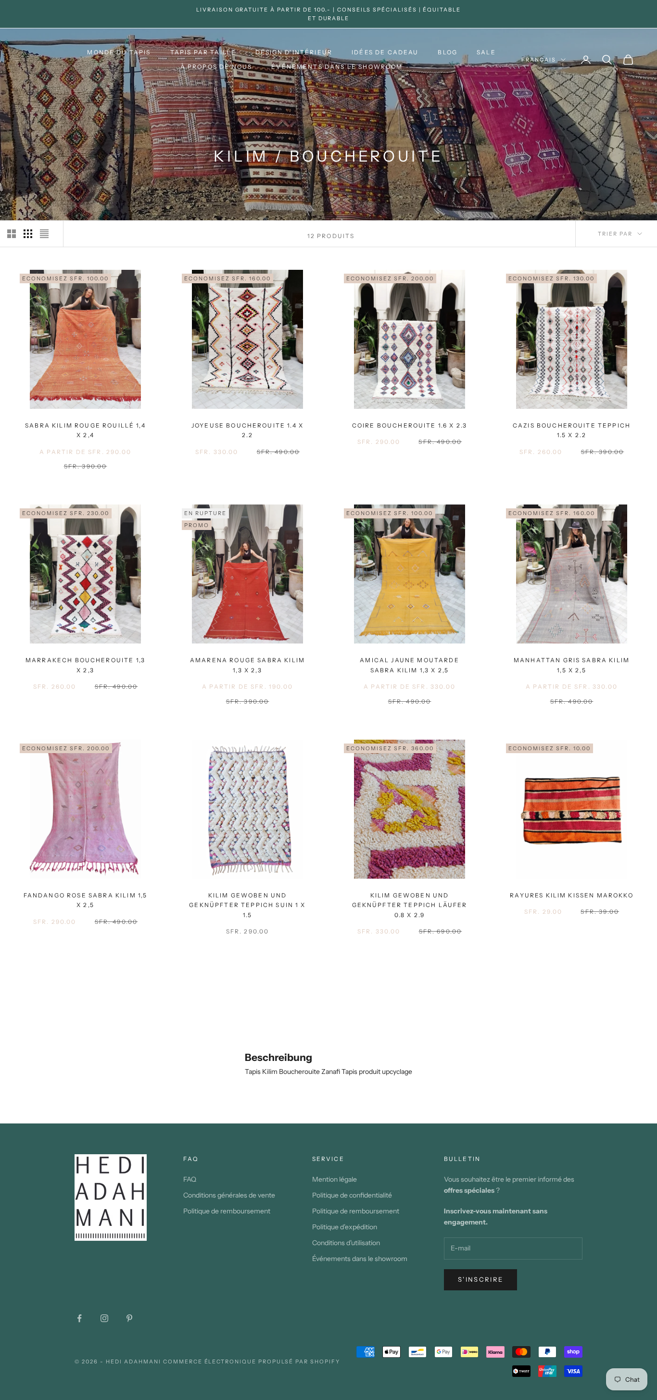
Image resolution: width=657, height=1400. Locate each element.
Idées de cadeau (385, 52)
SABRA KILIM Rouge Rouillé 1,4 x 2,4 (85, 430)
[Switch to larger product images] (11, 234)
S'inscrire (480, 1279)
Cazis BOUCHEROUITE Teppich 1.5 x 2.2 (572, 430)
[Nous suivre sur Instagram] (104, 1318)
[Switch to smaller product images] (28, 234)
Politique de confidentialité (352, 1195)
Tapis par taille (203, 52)
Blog (447, 52)
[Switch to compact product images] (44, 234)
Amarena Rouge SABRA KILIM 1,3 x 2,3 (247, 664)
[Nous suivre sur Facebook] (79, 1318)
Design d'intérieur (293, 52)
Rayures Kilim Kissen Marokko (571, 895)
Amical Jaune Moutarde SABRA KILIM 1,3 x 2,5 (409, 664)
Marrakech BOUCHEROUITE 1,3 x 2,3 (85, 664)
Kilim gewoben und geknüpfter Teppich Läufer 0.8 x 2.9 (409, 905)
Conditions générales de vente (229, 1195)
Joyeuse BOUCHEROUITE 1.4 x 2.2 (247, 430)
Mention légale (334, 1179)
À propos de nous (216, 66)
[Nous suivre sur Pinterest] (129, 1318)
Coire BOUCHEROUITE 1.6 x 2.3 (409, 425)
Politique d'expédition (344, 1227)
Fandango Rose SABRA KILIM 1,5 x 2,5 (86, 900)
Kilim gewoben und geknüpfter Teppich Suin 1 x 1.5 (247, 905)
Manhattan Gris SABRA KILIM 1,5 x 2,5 (572, 664)
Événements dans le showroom (337, 66)
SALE (486, 52)
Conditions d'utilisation (346, 1242)
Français (538, 59)
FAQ (189, 1179)
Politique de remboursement (226, 1211)
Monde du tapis (119, 52)
